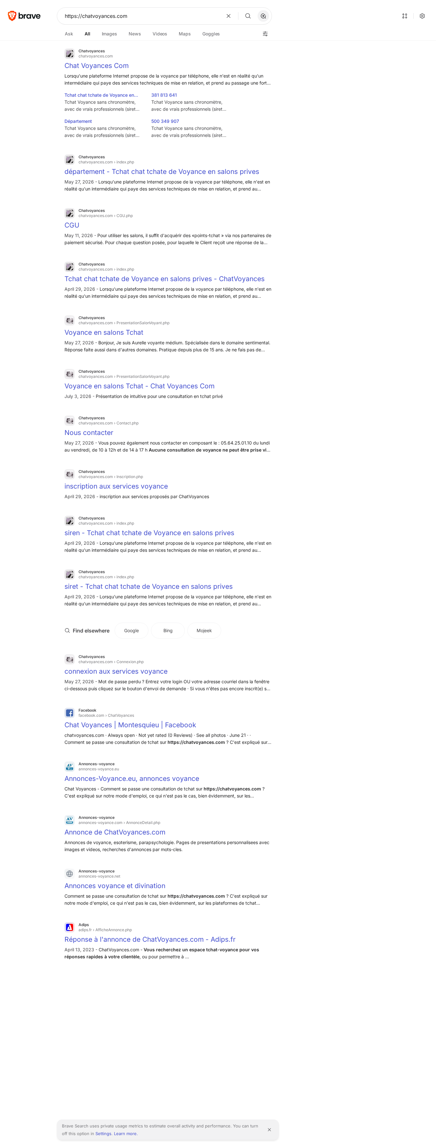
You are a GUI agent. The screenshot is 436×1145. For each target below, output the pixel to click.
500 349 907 (165, 121)
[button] (263, 16)
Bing (168, 630)
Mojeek (204, 630)
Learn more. (126, 1133)
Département (78, 121)
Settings (103, 1133)
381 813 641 (164, 95)
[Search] (248, 16)
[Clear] (228, 16)
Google (131, 630)
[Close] (269, 1129)
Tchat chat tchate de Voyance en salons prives (99, 95)
